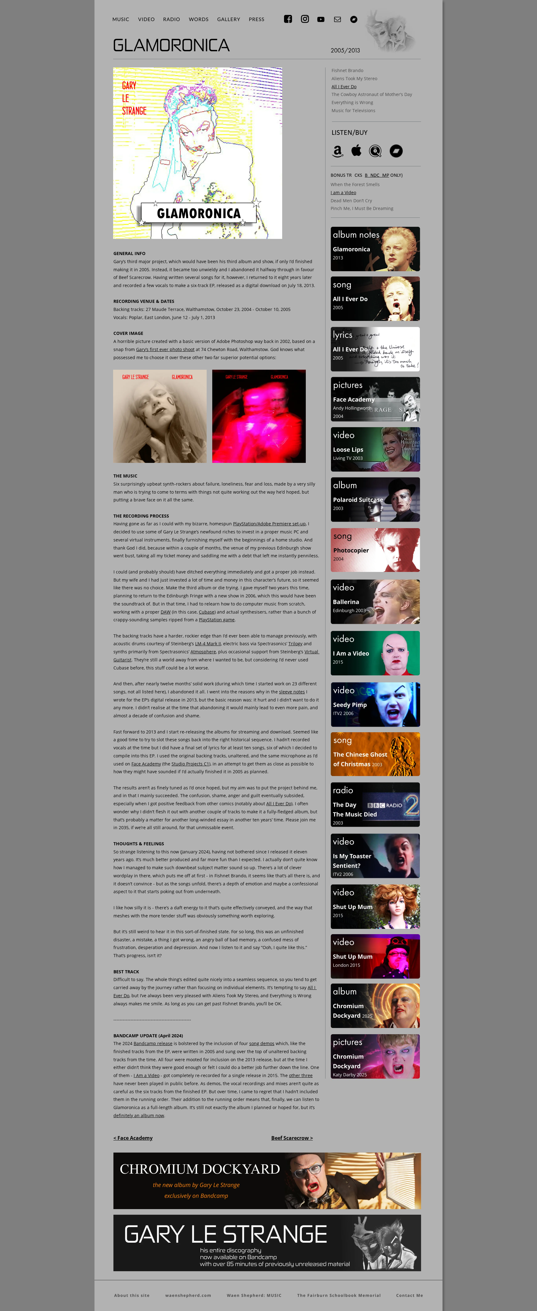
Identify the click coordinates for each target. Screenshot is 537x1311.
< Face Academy (133, 1138)
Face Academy (146, 764)
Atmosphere (203, 652)
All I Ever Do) (279, 803)
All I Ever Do (344, 86)
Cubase (206, 612)
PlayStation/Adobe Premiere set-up (269, 524)
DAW (166, 612)
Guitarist (122, 660)
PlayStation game (217, 620)
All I (312, 987)
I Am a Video (146, 1075)
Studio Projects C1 (190, 764)
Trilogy (295, 643)
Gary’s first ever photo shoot (165, 349)
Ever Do (121, 995)
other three (301, 1075)
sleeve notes (292, 692)
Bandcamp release (153, 1043)
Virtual (312, 652)
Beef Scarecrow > (292, 1138)
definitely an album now (138, 1115)
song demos (261, 1043)
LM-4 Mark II (208, 643)
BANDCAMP (377, 175)
